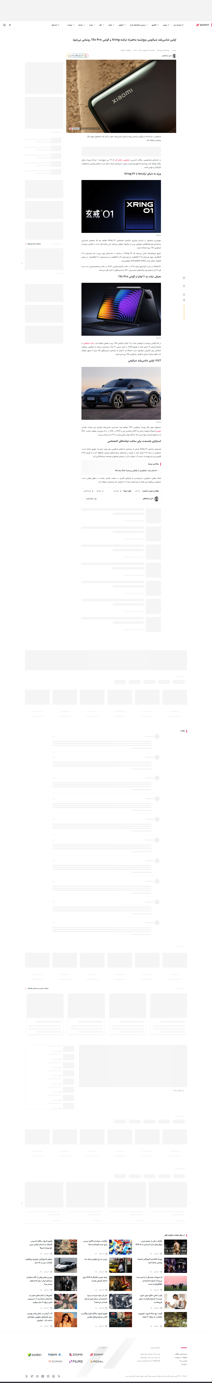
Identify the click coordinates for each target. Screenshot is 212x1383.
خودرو (158, 431)
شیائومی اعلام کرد (122, 160)
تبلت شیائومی (88, 343)
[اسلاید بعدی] (22, 263)
